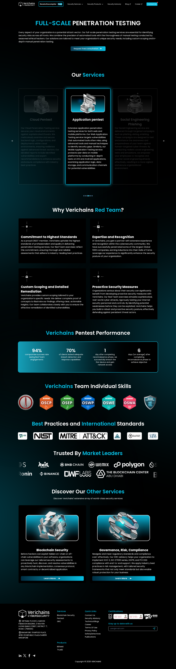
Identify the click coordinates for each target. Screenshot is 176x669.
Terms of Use (91, 627)
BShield (60, 646)
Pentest (60, 618)
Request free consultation (86, 48)
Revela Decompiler (48, 4)
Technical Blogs (92, 621)
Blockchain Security (66, 615)
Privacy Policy (91, 630)
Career (137, 4)
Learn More (50, 578)
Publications (90, 637)
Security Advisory (114, 4)
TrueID (60, 649)
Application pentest (88, 119)
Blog (127, 4)
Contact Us (152, 4)
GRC (59, 621)
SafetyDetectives (93, 633)
